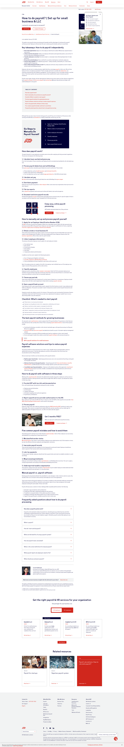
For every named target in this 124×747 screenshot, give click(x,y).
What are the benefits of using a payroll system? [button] (37, 534)
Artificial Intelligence (91, 716)
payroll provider (33, 376)
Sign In (98, 2)
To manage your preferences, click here (95, 744)
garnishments (45, 460)
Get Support (25, 703)
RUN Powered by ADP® (55, 406)
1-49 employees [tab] (56, 610)
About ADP (88, 699)
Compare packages (60, 212)
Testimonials (82, 5)
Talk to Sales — (29, 701)
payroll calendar (58, 281)
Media (87, 723)
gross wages (60, 179)
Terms (44, 731)
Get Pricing (97, 9)
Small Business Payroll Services (42, 34)
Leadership (88, 710)
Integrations (46, 717)
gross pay (26, 167)
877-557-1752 (88, 9)
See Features (62, 642)
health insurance (40, 171)
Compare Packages (39, 28)
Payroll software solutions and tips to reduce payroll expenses (40, 101)
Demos (88, 5)
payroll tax (27, 191)
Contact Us (24, 699)
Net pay (24, 179)
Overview (34, 5)
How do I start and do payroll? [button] (32, 528)
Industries (59, 703)
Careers (87, 703)
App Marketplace (47, 719)
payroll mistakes (50, 433)
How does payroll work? (31, 92)
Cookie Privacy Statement (18, 745)
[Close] (122, 745)
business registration (27, 235)
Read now (26, 683)
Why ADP (47, 2)
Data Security (89, 712)
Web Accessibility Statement (79, 731)
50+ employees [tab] (67, 610)
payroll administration (56, 322)
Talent (44, 707)
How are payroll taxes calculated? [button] (33, 540)
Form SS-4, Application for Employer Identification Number (36, 227)
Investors (88, 721)
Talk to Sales (49, 423)
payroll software (28, 80)
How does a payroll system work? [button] (33, 509)
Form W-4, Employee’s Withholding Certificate (35, 259)
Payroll (45, 701)
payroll (57, 69)
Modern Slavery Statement (65, 731)
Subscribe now (63, 579)
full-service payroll (38, 80)
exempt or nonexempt (45, 271)
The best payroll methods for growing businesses (37, 99)
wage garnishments (48, 174)
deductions (63, 70)
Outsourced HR (28, 330)
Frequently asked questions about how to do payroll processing (40, 108)
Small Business (42, 5)
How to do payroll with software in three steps (36, 103)
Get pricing (26, 635)
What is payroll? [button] (28, 522)
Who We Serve (39, 2)
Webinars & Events (73, 5)
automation (37, 117)
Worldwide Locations (91, 701)
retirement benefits (52, 171)
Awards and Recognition (91, 708)
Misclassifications (26, 440)
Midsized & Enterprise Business (55, 5)
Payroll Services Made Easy (28, 34)
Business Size (60, 701)
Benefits (45, 709)
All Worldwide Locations (27, 734)
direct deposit (43, 184)
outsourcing (48, 80)
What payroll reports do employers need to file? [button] (37, 553)
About (59, 2)
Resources (53, 2)
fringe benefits (46, 467)
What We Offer (31, 2)
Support (92, 2)
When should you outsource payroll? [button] (34, 559)
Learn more (81, 683)
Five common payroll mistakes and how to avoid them (38, 105)
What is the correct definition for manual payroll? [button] (38, 546)
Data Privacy (89, 714)
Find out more (89, 28)
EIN (24, 224)
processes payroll (38, 330)
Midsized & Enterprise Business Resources (76, 706)
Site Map (50, 731)
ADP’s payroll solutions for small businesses (36, 340)
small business (34, 321)
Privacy (55, 731)
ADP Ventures (89, 719)
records (34, 196)
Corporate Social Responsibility (93, 705)
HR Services (46, 711)
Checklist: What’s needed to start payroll (35, 97)
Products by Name (47, 721)
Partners (59, 705)
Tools (65, 5)
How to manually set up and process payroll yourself (38, 94)
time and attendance (62, 363)
